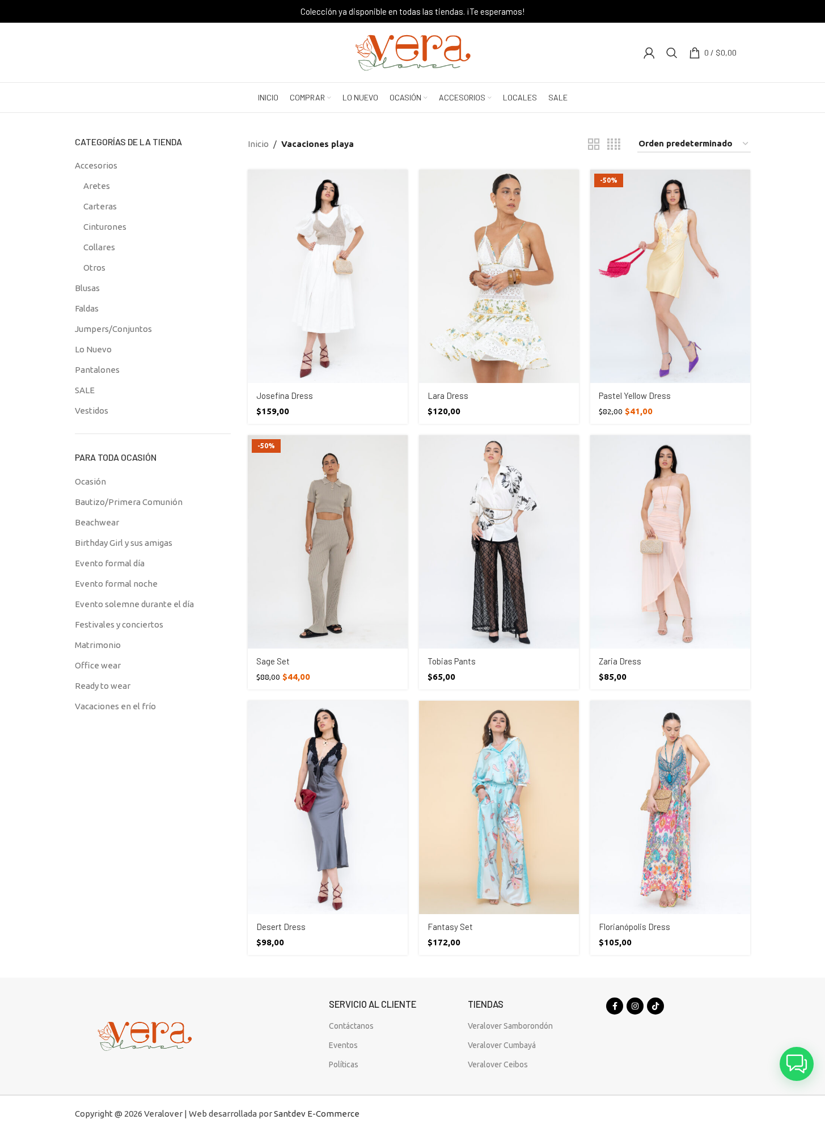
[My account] (649, 52)
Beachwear (97, 522)
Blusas (87, 288)
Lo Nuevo (93, 349)
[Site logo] (412, 51)
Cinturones (104, 227)
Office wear (98, 665)
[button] (797, 1064)
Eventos (343, 1045)
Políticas (343, 1064)
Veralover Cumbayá (502, 1045)
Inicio (258, 144)
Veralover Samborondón (510, 1025)
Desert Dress (281, 926)
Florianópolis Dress (634, 926)
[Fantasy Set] (499, 807)
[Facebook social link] (614, 1006)
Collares (99, 247)
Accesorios (96, 165)
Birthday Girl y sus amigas (123, 543)
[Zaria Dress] (670, 542)
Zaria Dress (620, 661)
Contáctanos (351, 1025)
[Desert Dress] (328, 807)
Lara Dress (448, 395)
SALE (85, 390)
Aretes (96, 186)
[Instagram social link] (635, 1006)
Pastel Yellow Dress (635, 395)
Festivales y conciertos (119, 624)
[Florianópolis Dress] (670, 807)
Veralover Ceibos (498, 1064)
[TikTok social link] (655, 1006)
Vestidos (91, 410)
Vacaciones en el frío (115, 706)
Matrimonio (98, 645)
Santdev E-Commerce (316, 1113)
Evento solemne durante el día (134, 604)
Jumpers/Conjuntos (113, 329)
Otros (94, 267)
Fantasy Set (450, 926)
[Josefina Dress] (328, 276)
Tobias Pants (452, 661)
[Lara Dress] (499, 276)
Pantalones (97, 369)
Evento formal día (110, 563)
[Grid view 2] (593, 144)
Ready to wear (102, 686)
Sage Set (273, 661)
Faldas (87, 308)
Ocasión (90, 481)
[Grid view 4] (613, 144)
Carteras (100, 206)
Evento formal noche (116, 583)
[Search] (672, 52)
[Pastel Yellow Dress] (670, 276)
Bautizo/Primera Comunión (129, 502)
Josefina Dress (284, 395)
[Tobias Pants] (499, 542)
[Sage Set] (328, 542)
